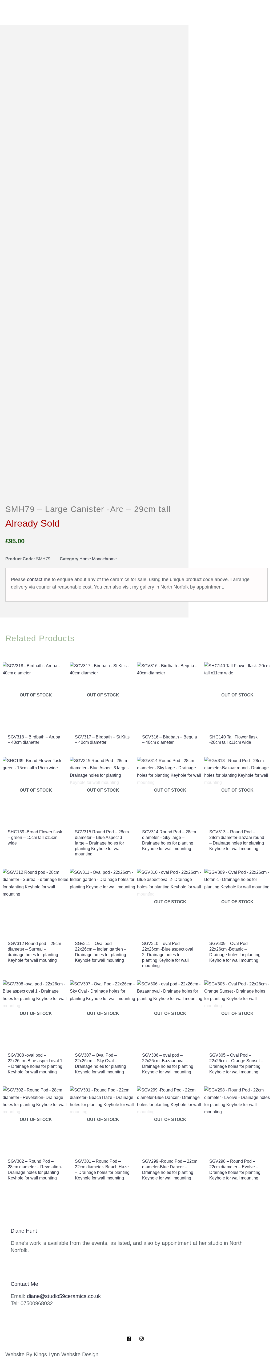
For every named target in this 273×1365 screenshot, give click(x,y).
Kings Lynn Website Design (66, 1354)
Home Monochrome (98, 559)
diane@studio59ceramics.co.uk (64, 1296)
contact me (38, 579)
